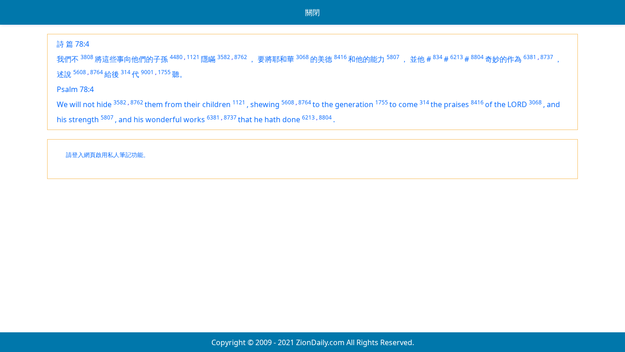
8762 (240, 57)
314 (125, 72)
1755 (164, 72)
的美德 (321, 59)
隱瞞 (208, 59)
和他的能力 (366, 59)
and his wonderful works (162, 119)
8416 (340, 57)
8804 (477, 57)
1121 (193, 57)
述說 (64, 74)
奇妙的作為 (503, 59)
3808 (87, 57)
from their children (198, 104)
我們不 (68, 59)
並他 (417, 59)
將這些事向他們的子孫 (131, 59)
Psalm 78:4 (75, 89)
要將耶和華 (276, 59)
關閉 (312, 12)
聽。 (179, 74)
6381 (529, 57)
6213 (456, 57)
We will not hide (84, 104)
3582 (223, 57)
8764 (96, 72)
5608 (79, 72)
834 (437, 57)
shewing (265, 104)
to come (403, 104)
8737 (546, 57)
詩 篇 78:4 (73, 44)
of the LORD (506, 104)
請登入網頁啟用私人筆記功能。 (107, 155)
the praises (450, 104)
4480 (176, 57)
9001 (147, 72)
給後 (111, 74)
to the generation (342, 104)
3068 (302, 57)
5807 (393, 57)
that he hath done (269, 119)
